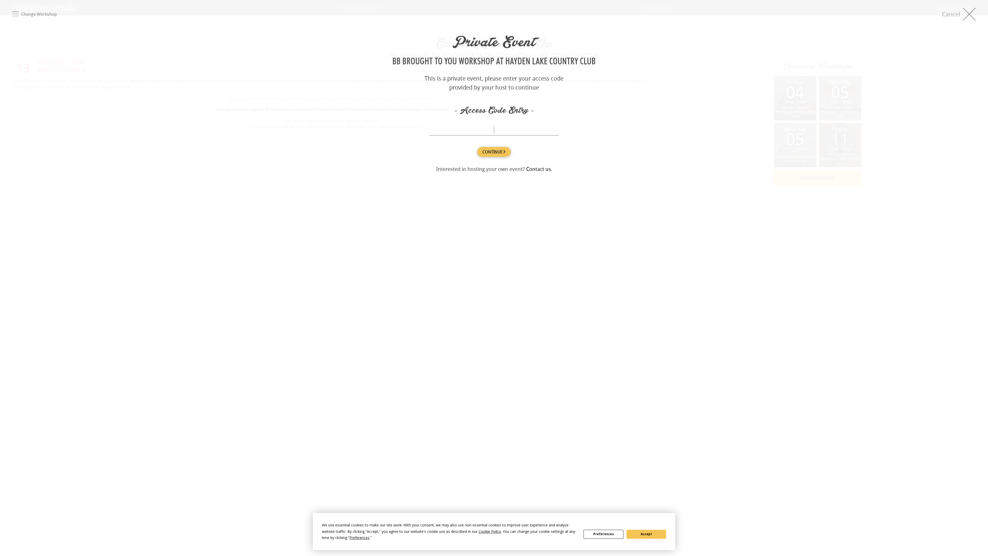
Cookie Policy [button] (490, 531)
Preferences (603, 534)
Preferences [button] (359, 537)
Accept (646, 534)
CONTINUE (493, 152)
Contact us (538, 169)
